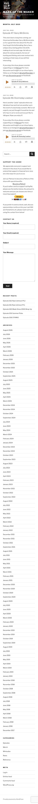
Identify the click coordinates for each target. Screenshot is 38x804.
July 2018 (6, 701)
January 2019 (7, 676)
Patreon (18, 68)
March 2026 (7, 351)
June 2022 (6, 509)
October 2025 (8, 372)
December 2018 (9, 680)
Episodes (6, 743)
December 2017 (8, 730)
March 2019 (7, 668)
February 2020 (8, 622)
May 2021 (6, 564)
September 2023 (9, 459)
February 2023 (8, 480)
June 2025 (7, 389)
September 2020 (9, 597)
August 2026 (7, 330)
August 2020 (7, 601)
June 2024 (7, 426)
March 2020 (7, 618)
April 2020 (7, 614)
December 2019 (9, 630)
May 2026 (6, 343)
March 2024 (7, 434)
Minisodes (7, 751)
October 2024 (8, 413)
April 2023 (7, 476)
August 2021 (7, 551)
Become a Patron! (19, 184)
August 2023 (7, 464)
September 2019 (9, 643)
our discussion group (13, 75)
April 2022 (7, 518)
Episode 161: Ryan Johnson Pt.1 (14, 305)
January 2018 (7, 726)
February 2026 (8, 355)
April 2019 (6, 664)
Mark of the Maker (18, 11)
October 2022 (8, 493)
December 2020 (9, 584)
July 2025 (6, 384)
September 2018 (9, 693)
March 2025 (7, 401)
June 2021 (6, 559)
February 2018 (8, 722)
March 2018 (7, 718)
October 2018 (8, 689)
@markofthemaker (26, 73)
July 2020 (6, 605)
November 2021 (8, 539)
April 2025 (7, 397)
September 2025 (9, 376)
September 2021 (9, 547)
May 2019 (6, 659)
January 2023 (8, 484)
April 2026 (7, 347)
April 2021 (6, 568)
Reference (7, 760)
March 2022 (7, 522)
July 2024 (6, 422)
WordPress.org (8, 785)
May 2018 (6, 709)
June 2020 (7, 609)
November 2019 (9, 634)
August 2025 (7, 380)
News (5, 755)
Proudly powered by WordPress (13, 799)
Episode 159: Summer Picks (13, 313)
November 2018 (9, 684)
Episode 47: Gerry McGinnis (16, 33)
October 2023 (8, 455)
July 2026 (6, 334)
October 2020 (8, 593)
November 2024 (9, 409)
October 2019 (8, 639)
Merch (5, 747)
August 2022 (7, 501)
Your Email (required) (11, 233)
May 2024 (6, 430)
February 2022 (8, 526)
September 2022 (9, 497)
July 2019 (6, 651)
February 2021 (8, 576)
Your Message (8, 252)
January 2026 (8, 359)
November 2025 (9, 368)
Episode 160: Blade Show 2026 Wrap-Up (17, 309)
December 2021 (8, 534)
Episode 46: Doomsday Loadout (18, 98)
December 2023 (9, 447)
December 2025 (9, 363)
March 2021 (7, 572)
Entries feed (7, 776)
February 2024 (8, 439)
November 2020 (9, 589)
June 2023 (7, 472)
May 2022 (6, 514)
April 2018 (6, 714)
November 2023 (9, 451)
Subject (6, 243)
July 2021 (6, 555)
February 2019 (8, 672)
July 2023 (6, 468)
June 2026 (7, 338)
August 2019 (7, 647)
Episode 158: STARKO (11, 317)
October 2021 (8, 543)
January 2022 (8, 530)
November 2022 (9, 489)
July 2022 (6, 505)
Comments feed (9, 781)
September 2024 (9, 418)
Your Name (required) (11, 223)
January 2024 (8, 443)
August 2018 (7, 697)
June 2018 (6, 705)
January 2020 (8, 626)
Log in (5, 772)
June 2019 (6, 655)
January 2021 (7, 580)
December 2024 (9, 405)
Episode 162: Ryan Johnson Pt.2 (14, 301)
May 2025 (6, 393)
